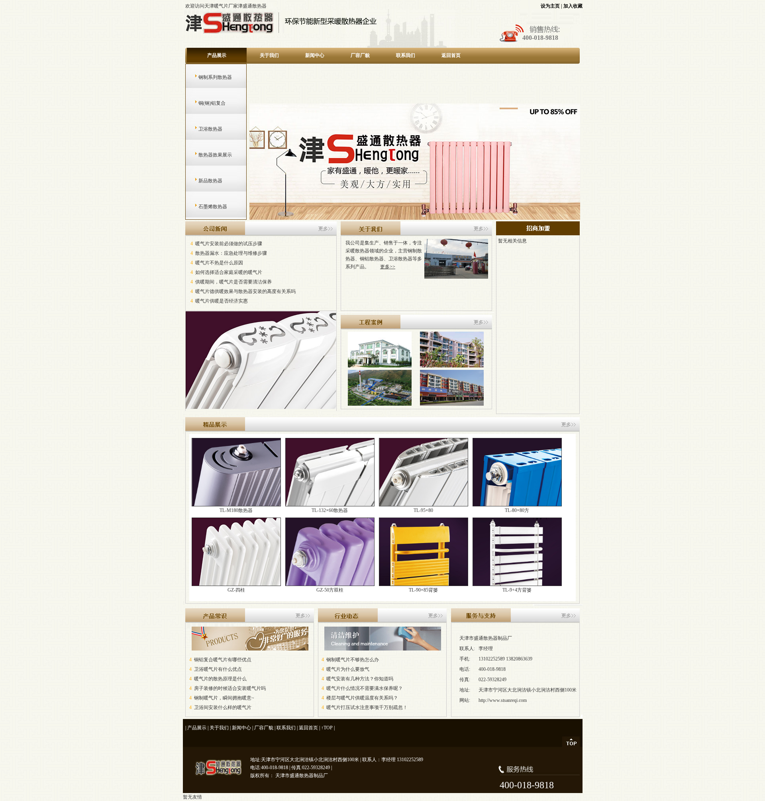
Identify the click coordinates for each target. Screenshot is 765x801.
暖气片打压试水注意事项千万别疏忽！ (367, 707)
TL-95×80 (423, 510)
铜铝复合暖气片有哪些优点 (222, 659)
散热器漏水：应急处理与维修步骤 (231, 253)
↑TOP (327, 728)
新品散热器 (202, 181)
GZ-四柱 (236, 590)
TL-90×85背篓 (423, 590)
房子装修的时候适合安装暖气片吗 (230, 688)
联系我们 (405, 55)
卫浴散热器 (202, 129)
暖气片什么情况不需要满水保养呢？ (364, 688)
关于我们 (269, 55)
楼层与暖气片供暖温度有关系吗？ (362, 698)
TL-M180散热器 (236, 510)
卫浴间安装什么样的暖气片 (222, 707)
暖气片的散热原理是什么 (220, 679)
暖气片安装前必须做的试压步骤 (228, 243)
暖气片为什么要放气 (347, 669)
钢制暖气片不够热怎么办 (352, 659)
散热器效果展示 (207, 155)
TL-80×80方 (517, 510)
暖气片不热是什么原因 (219, 263)
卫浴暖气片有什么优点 (218, 669)
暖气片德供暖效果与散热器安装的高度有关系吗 (245, 291)
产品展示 (216, 55)
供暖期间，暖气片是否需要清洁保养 (233, 282)
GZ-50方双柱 (329, 590)
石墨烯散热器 (205, 206)
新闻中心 (314, 55)
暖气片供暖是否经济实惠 (221, 301)
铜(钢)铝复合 (204, 103)
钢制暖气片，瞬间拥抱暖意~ (224, 698)
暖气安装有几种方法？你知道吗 (359, 679)
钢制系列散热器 (207, 77)
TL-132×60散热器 (330, 510)
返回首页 (451, 55)
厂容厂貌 (360, 55)
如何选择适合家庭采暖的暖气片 (228, 272)
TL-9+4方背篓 (517, 590)
